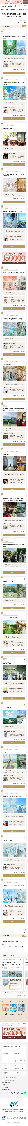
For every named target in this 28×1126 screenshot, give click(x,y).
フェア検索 (19, 9)
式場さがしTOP (4, 9)
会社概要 (4, 1109)
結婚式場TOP (14, 1023)
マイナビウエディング (6, 1023)
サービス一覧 (9, 1109)
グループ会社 (15, 1111)
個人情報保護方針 (8, 1111)
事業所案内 (15, 1109)
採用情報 (21, 1111)
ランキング (20, 1023)
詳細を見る (14, 73)
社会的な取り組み (22, 1109)
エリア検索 (12, 9)
